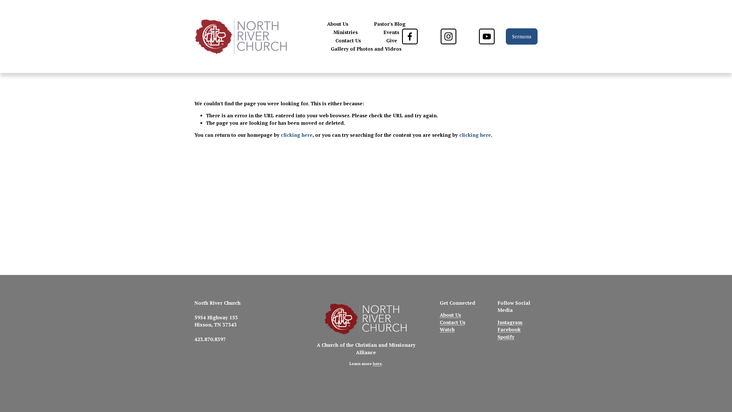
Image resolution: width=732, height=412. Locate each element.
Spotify (506, 337)
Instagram (510, 322)
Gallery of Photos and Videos (366, 48)
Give (391, 40)
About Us (337, 24)
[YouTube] (487, 36)
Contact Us (348, 40)
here (377, 363)
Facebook (509, 329)
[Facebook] (410, 36)
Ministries (345, 32)
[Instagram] (448, 36)
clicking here (297, 135)
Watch (447, 329)
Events (391, 32)
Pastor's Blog (389, 24)
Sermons (521, 36)
